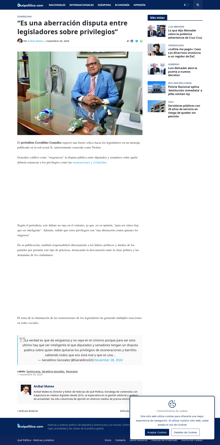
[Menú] (198, 5)
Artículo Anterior (28, 411)
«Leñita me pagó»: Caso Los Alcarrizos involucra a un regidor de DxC (184, 52)
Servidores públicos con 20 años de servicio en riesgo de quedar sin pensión (184, 111)
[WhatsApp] (141, 41)
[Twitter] (136, 41)
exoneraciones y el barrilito (89, 162)
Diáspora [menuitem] (104, 5)
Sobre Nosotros (138, 440)
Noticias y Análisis (43, 440)
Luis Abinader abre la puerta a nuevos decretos (182, 71)
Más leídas (157, 18)
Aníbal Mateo (44, 386)
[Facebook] (131, 41)
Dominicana (33, 371)
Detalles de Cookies (185, 432)
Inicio (108, 440)
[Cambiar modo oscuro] (186, 5)
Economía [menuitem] (122, 5)
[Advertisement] (79, 194)
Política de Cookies (192, 440)
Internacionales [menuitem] (81, 5)
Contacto (120, 440)
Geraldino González (53, 371)
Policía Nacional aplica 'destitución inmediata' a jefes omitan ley (185, 90)
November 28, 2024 (108, 360)
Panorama (72, 371)
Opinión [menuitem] (139, 5)
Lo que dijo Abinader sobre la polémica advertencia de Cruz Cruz (185, 34)
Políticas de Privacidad (164, 440)
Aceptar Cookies (157, 432)
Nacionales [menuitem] (57, 5)
